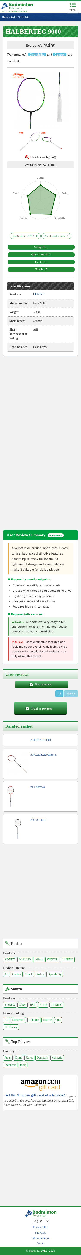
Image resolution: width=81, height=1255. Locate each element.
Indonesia (10, 1065)
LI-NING (67, 959)
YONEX (10, 959)
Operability (55, 974)
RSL (33, 1004)
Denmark (42, 1057)
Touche (47, 1019)
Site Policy (40, 1232)
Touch (29, 974)
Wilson (39, 959)
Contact (40, 1243)
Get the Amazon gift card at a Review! (34, 1095)
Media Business (40, 1238)
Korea (29, 1057)
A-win (43, 1004)
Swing (40, 974)
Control (16, 974)
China (18, 1057)
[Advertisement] (40, 402)
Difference (11, 1027)
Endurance (18, 1019)
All (59, 693)
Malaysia (57, 1057)
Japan (8, 1057)
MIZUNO (25, 959)
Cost (58, 1019)
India (23, 1065)
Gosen (22, 1004)
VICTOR (52, 959)
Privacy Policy (40, 1227)
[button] (41, 101)
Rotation (34, 1019)
